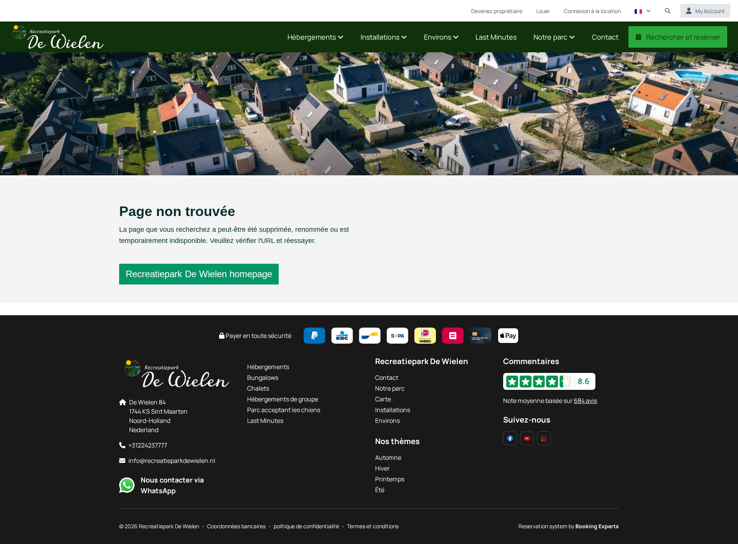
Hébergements (268, 367)
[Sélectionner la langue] (642, 11)
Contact (386, 377)
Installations (392, 410)
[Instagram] (544, 438)
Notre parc (390, 388)
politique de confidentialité (306, 526)
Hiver (382, 468)
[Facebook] (510, 438)
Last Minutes (265, 420)
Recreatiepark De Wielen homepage (199, 274)
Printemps (389, 479)
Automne (388, 457)
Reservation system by (569, 526)
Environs (387, 420)
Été (379, 490)
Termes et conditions (373, 526)
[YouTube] (527, 438)
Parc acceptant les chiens (283, 410)
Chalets (258, 388)
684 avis (585, 400)
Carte (383, 399)
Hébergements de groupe (282, 399)
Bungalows (262, 377)
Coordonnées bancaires (236, 526)
